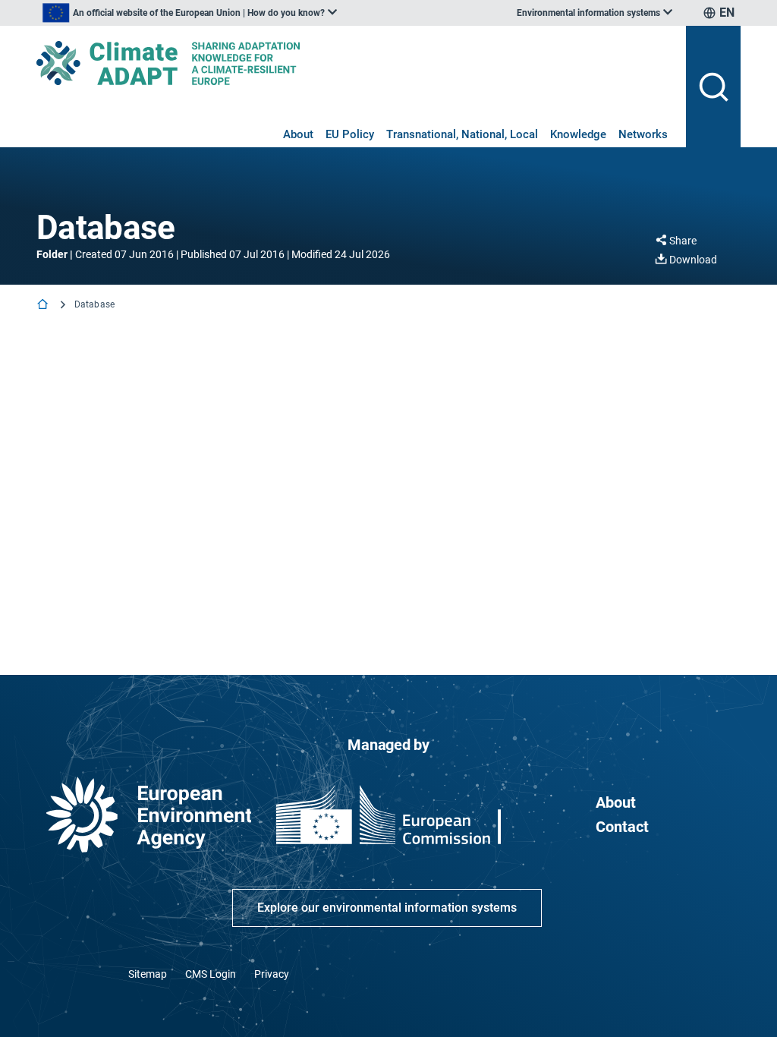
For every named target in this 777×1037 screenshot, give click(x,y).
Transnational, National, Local (462, 134)
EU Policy (350, 134)
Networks (643, 134)
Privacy (271, 974)
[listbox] (189, 13)
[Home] (44, 306)
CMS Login (210, 974)
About (298, 134)
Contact (622, 827)
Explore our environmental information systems (387, 907)
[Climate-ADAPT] (355, 63)
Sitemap (147, 974)
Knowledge (578, 134)
